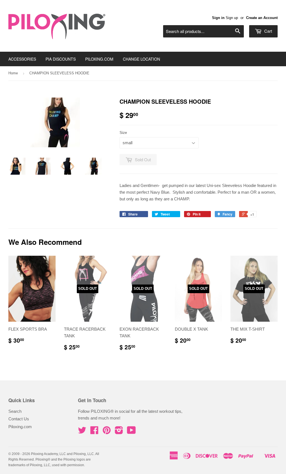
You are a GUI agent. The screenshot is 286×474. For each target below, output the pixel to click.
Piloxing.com (20, 426)
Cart (267, 31)
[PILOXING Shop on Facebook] (94, 432)
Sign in (218, 18)
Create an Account (262, 18)
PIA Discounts (61, 59)
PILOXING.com (99, 59)
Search (15, 411)
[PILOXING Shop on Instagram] (119, 432)
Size (123, 132)
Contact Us (18, 418)
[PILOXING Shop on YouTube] (131, 432)
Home (13, 73)
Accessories (22, 59)
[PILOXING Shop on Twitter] (82, 432)
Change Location (141, 59)
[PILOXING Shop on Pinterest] (107, 432)
